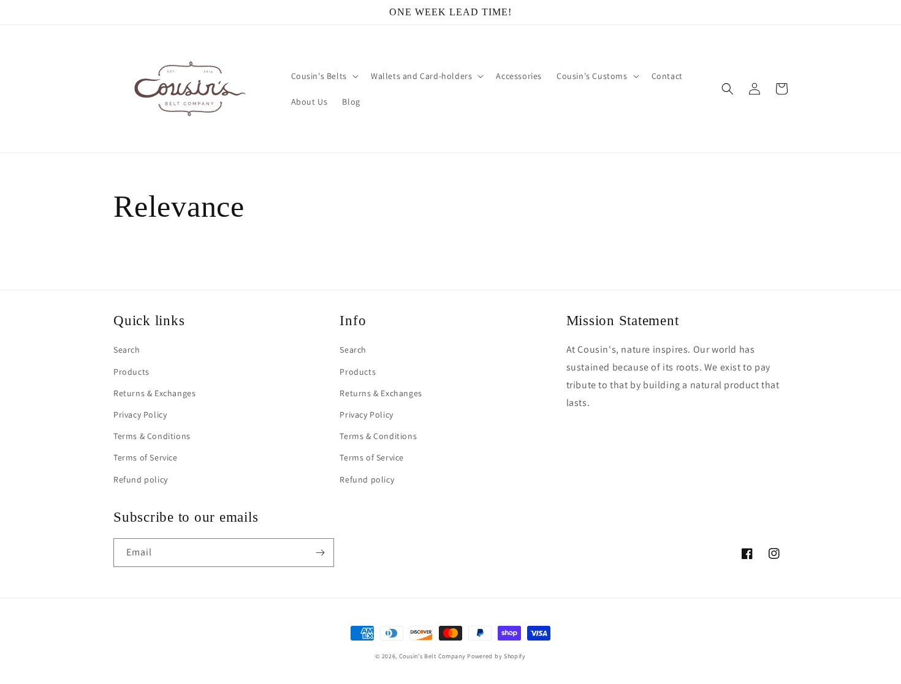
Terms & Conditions (152, 436)
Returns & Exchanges (154, 393)
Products (131, 371)
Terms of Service (145, 457)
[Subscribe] (319, 552)
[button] (323, 76)
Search (126, 349)
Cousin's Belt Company (432, 656)
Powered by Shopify (496, 656)
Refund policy (140, 479)
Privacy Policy (140, 414)
